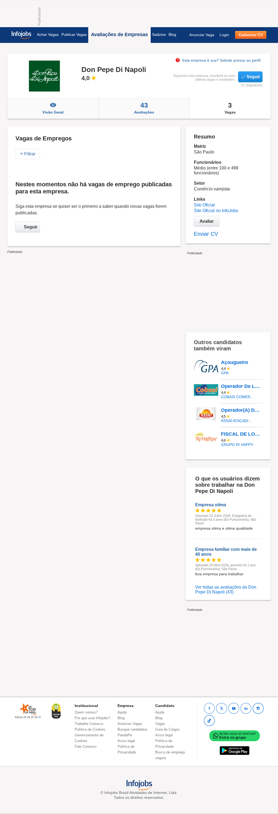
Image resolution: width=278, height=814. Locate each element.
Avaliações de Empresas (119, 34)
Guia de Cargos (167, 729)
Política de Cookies (90, 729)
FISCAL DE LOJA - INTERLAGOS (241, 434)
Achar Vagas (48, 34)
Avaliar (207, 221)
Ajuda (122, 712)
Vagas (230, 107)
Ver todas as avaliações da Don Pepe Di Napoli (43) (225, 589)
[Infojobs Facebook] (209, 708)
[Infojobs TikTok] (209, 720)
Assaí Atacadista (237, 421)
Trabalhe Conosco (89, 724)
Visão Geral (53, 112)
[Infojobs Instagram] (258, 708)
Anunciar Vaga (201, 35)
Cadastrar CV (251, 35)
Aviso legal (126, 741)
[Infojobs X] (221, 708)
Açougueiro (234, 362)
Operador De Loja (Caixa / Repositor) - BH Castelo (241, 386)
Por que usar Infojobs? (92, 718)
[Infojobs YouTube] (233, 708)
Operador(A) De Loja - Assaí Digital (241, 410)
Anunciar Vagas (130, 724)
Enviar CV (206, 234)
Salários (159, 34)
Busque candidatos (133, 729)
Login (224, 35)
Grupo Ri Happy (237, 444)
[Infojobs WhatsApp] (234, 735)
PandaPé (125, 735)
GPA (225, 373)
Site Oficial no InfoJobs (216, 210)
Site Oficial (204, 205)
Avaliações (144, 107)
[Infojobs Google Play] (234, 750)
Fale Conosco (85, 746)
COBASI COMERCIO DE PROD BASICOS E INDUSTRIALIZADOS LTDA (237, 397)
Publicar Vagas (74, 34)
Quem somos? (86, 712)
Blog (172, 34)
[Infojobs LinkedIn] (246, 708)
